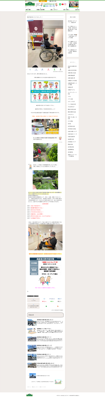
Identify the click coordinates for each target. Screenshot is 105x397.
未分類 (69, 123)
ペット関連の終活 (72, 104)
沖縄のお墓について (72, 131)
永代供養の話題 (71, 126)
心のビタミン (71, 114)
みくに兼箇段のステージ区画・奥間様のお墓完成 (72, 51)
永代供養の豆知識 (72, 129)
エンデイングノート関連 (72, 93)
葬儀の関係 (70, 144)
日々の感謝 (70, 121)
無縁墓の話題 (71, 139)
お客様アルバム (71, 89)
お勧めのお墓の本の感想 (72, 67)
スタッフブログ (71, 101)
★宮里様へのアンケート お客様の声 (72, 21)
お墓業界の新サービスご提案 (72, 84)
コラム (69, 96)
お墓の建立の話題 (72, 73)
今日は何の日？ (71, 106)
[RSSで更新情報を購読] (58, 306)
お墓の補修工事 (71, 78)
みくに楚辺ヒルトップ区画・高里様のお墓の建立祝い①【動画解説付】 (72, 28)
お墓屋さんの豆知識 (72, 80)
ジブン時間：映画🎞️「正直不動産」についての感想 (72, 36)
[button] (60, 70)
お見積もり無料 (53, 1)
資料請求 (43, 1)
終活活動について (72, 141)
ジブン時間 (70, 99)
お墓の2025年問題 (72, 70)
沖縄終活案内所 (71, 136)
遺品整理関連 (71, 149)
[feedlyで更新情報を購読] (46, 306)
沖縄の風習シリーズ (72, 134)
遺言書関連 (70, 152)
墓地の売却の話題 (72, 109)
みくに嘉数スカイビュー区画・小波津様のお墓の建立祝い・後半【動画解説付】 (72, 44)
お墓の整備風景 (71, 75)
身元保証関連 (71, 147)
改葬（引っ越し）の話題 (72, 117)
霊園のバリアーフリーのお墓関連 (72, 155)
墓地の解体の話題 (72, 112)
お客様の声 (70, 87)
